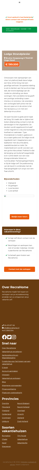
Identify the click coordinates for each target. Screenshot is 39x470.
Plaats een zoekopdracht (12, 393)
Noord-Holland (23, 407)
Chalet (4, 439)
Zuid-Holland (22, 421)
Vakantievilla (22, 443)
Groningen (6, 418)
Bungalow (6, 436)
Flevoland (6, 407)
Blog (4, 382)
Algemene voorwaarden (12, 385)
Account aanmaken (10, 371)
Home (8, 28)
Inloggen (5, 375)
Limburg (5, 421)
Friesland (5, 411)
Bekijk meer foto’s (19, 217)
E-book (5, 368)
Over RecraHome (9, 348)
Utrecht (20, 414)
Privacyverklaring (9, 389)
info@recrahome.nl (11, 328)
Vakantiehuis (22, 439)
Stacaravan (6, 446)
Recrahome (19, 11)
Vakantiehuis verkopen (11, 378)
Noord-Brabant (23, 403)
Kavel (4, 443)
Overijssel (23, 28)
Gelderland (6, 414)
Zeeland (20, 418)
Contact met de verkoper (19, 269)
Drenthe (5, 403)
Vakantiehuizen (15, 28)
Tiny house (21, 436)
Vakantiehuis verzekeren (12, 352)
